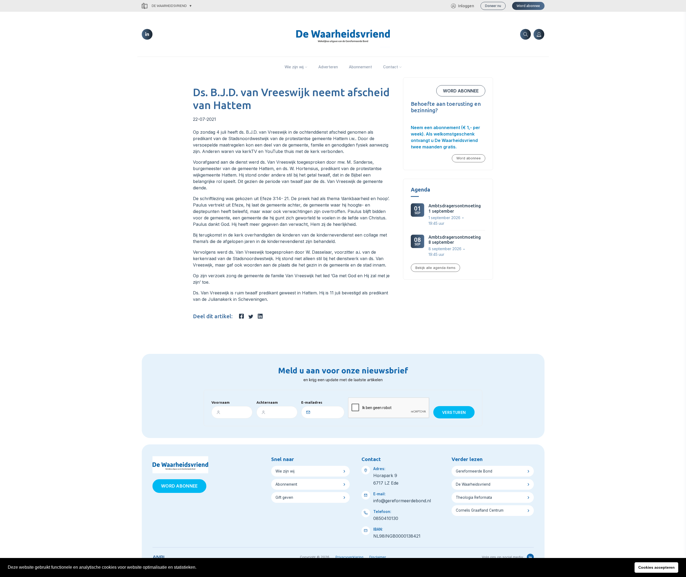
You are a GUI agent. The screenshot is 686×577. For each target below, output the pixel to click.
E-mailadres (311, 402)
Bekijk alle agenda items (435, 268)
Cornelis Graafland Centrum (480, 510)
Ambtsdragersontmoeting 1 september (454, 208)
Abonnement (360, 67)
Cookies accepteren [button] (656, 567)
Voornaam (220, 402)
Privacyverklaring (349, 557)
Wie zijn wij (294, 67)
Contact (390, 67)
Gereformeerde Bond (474, 471)
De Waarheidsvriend (169, 6)
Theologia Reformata (474, 497)
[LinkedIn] (147, 34)
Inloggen (466, 5)
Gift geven (284, 497)
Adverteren (328, 67)
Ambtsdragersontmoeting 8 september (454, 240)
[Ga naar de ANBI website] (158, 556)
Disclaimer (377, 557)
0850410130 (385, 518)
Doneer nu (493, 6)
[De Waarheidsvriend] (343, 33)
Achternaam (267, 402)
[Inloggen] (539, 34)
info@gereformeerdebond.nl (402, 500)
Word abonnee (528, 6)
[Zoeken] (525, 34)
